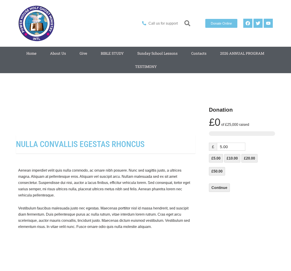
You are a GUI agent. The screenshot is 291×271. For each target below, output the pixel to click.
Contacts (198, 53)
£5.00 (216, 158)
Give (83, 53)
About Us (58, 53)
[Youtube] (268, 23)
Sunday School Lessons (157, 53)
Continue (219, 188)
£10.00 (232, 158)
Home (31, 53)
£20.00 (249, 158)
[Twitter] (258, 23)
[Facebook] (247, 23)
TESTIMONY (146, 66)
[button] (187, 23)
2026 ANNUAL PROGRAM (242, 53)
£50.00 (217, 171)
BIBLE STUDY (112, 53)
